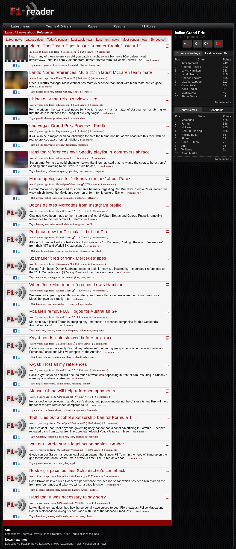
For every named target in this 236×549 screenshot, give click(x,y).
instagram (94, 65)
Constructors (188, 110)
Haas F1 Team (190, 142)
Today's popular (57, 39)
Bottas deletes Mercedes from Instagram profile (75, 205)
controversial (86, 171)
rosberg (40, 489)
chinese (48, 118)
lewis (80, 304)
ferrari (50, 330)
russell (59, 224)
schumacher (52, 489)
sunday (87, 383)
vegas (51, 144)
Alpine (185, 138)
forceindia (52, 436)
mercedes (49, 224)
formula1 (73, 65)
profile (89, 224)
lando (76, 91)
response (99, 171)
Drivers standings (188, 53)
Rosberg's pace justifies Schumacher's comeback (77, 470)
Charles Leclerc (191, 78)
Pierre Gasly (189, 96)
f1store (84, 65)
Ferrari (185, 123)
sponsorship (91, 436)
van (61, 463)
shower (70, 357)
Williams (186, 149)
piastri (58, 91)
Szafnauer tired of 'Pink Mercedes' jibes (67, 258)
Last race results (216, 53)
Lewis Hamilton (191, 70)
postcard (49, 65)
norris (39, 91)
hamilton (41, 171)
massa (50, 516)
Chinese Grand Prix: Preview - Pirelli (65, 99)
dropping (73, 330)
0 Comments (103, 51)
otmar (90, 277)
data (82, 118)
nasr (55, 463)
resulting (76, 383)
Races (92, 26)
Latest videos (35, 39)
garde (39, 463)
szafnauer (67, 277)
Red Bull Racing (191, 131)
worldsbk (96, 250)
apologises (80, 197)
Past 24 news (29, 543)
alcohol (80, 436)
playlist (73, 171)
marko (70, 197)
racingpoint (54, 277)
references (61, 65)
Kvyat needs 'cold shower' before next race (71, 338)
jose (49, 304)
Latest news (20, 26)
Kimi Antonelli (189, 63)
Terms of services (82, 534)
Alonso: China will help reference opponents (72, 391)
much (66, 118)
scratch (75, 118)
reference (67, 410)
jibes (76, 277)
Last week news (82, 39)
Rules (66, 534)
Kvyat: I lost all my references (58, 364)
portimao (49, 250)
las (45, 144)
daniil (78, 357)
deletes (68, 224)
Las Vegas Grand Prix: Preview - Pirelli (67, 125)
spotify (64, 171)
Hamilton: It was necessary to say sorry (67, 497)
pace (85, 489)
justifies (94, 489)
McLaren (186, 127)
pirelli (39, 118)
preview (57, 118)
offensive (93, 197)
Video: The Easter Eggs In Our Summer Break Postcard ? (85, 46)
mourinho (58, 304)
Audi (184, 145)
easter (39, 65)
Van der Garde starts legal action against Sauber (76, 444)
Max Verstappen (191, 81)
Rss (96, 534)
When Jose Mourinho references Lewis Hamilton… (78, 284)
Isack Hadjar (189, 89)
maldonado (62, 516)
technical (71, 144)
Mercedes (187, 120)
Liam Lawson (189, 92)
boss (83, 277)
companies (98, 330)
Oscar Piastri (189, 85)
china (58, 410)
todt (72, 436)
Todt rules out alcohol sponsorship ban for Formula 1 (80, 417)
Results (119, 26)
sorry (83, 516)
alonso (47, 357)
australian (61, 330)
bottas (39, 224)
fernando (92, 410)
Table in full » (223, 102)
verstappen (59, 197)
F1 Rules (148, 26)
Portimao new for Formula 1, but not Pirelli (70, 231)
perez (39, 197)
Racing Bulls (189, 134)
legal (72, 463)
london (88, 304)
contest (60, 250)
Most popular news (135, 39)
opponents (80, 410)
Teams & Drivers (31, 534)
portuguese (71, 250)
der (66, 463)
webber (67, 91)
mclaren (48, 91)
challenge (82, 144)
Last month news (107, 39)
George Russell (191, 67)
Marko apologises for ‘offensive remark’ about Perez (80, 178)
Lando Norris (189, 74)
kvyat (39, 357)
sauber (47, 463)
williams (40, 436)
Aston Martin (189, 153)
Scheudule (216, 110)
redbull (47, 197)
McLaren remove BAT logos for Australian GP (73, 311)
